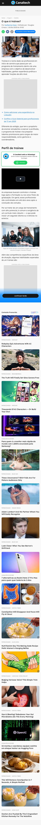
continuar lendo (20, 296)
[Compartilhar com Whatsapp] (3, 31)
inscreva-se (20, 35)
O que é (9, 18)
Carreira (16, 18)
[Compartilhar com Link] (12, 31)
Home (3, 18)
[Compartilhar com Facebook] (7, 31)
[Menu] (3, 3)
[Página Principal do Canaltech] (20, 4)
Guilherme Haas (11, 25)
